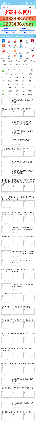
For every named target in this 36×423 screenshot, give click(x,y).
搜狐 (21, 42)
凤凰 (9, 42)
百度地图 (15, 48)
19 (30, 3)
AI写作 (11, 64)
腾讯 (15, 42)
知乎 (21, 58)
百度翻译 (21, 48)
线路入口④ (27, 32)
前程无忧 (3, 64)
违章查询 (32, 61)
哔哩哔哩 (9, 53)
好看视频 (32, 48)
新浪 (27, 42)
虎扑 (15, 58)
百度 (3, 42)
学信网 (9, 48)
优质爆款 (31, 74)
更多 (32, 70)
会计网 (5, 74)
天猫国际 (3, 58)
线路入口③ (9, 32)
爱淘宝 (21, 53)
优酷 (9, 58)
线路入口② (27, 28)
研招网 (32, 53)
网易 (32, 42)
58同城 (22, 74)
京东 (3, 53)
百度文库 (27, 58)
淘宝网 (15, 53)
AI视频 (3, 61)
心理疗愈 (18, 64)
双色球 (25, 64)
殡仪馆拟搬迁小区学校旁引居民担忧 (10, 36)
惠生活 (11, 61)
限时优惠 (18, 61)
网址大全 (32, 64)
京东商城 (13, 74)
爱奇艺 (26, 48)
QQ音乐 (25, 61)
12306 (32, 58)
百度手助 (27, 53)
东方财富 (3, 48)
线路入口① (9, 28)
